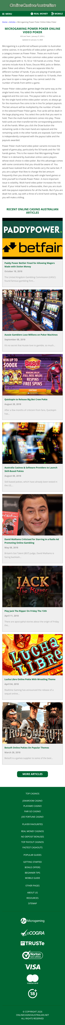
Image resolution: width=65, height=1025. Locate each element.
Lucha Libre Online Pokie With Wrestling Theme (30, 679)
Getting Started (32, 861)
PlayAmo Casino (32, 805)
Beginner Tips (32, 872)
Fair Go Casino (32, 811)
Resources (32, 897)
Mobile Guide (32, 877)
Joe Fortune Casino (32, 816)
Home (4, 22)
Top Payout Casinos (32, 841)
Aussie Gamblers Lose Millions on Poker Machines (31, 334)
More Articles (32, 774)
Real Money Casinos (32, 831)
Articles (12, 22)
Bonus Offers (32, 867)
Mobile (58, 13)
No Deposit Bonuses (32, 836)
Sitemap (32, 903)
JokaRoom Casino (32, 800)
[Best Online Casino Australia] (32, 6)
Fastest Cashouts (33, 847)
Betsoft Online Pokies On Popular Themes (27, 747)
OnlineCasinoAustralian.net (32, 1014)
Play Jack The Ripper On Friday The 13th (26, 610)
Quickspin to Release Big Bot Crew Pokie (26, 399)
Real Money (41, 13)
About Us (32, 892)
